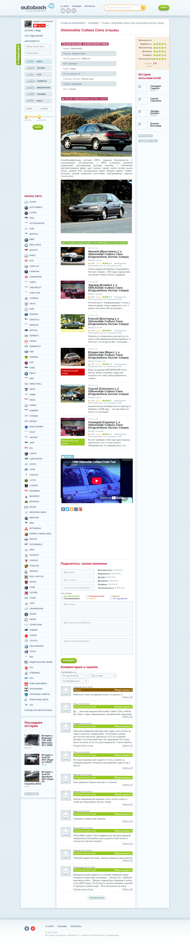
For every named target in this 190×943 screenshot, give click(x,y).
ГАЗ (31, 667)
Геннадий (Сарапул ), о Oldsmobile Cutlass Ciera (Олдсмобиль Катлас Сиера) (108, 425)
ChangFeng (36, 277)
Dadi (32, 309)
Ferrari (34, 357)
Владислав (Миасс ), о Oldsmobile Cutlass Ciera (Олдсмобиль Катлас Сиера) (108, 355)
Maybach (34, 501)
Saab (32, 587)
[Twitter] (67, 509)
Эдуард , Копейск (155, 112)
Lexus (33, 464)
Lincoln (34, 475)
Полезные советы (40, 694)
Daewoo (34, 314)
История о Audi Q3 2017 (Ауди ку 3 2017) (47, 758)
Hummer (34, 411)
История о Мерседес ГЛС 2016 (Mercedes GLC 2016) (47, 740)
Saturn (33, 592)
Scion (33, 598)
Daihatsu (34, 320)
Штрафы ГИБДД (32, 30)
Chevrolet (35, 287)
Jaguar (33, 437)
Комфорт (147, 55)
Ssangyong (36, 625)
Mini (32, 523)
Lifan (32, 469)
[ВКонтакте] (63, 509)
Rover (33, 582)
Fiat (32, 362)
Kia (31, 448)
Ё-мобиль (35, 673)
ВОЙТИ (164, 8)
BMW (32, 239)
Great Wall (36, 384)
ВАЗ (31, 657)
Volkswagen (36, 646)
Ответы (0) (127, 697)
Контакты (89, 6)
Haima (33, 394)
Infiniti (33, 421)
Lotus (33, 480)
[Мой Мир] (76, 509)
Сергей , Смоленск (155, 99)
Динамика (147, 51)
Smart (33, 619)
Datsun (33, 330)
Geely (33, 373)
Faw (32, 352)
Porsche (34, 566)
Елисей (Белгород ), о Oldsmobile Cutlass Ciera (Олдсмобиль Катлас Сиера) (108, 321)
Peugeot (34, 555)
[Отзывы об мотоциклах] (68, 10)
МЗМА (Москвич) (38, 683)
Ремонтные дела (39, 699)
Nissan (33, 539)
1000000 (40, 120)
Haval (33, 400)
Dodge (33, 341)
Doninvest (35, 346)
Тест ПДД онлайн (33, 36)
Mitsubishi (35, 528)
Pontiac (34, 560)
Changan (34, 271)
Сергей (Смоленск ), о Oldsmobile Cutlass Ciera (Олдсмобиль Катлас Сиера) (108, 391)
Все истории (145, 136)
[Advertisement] (38, 161)
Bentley (34, 234)
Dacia (32, 303)
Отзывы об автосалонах (38, 710)
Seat (32, 603)
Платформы (36, 689)
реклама (76, 6)
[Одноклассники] (71, 509)
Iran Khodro (36, 427)
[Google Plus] (80, 509)
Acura (33, 202)
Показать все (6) (97, 898)
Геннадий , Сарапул (156, 87)
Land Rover (36, 459)
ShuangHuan (36, 609)
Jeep (32, 443)
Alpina (33, 213)
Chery (33, 282)
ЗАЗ (31, 678)
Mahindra (35, 491)
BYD (32, 261)
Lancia (33, 453)
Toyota (33, 641)
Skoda (33, 614)
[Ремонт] (73, 10)
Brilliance (35, 245)
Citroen (34, 298)
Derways (34, 336)
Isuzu (32, 432)
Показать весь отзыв (83, 745)
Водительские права (41, 662)
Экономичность (145, 59)
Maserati (34, 496)
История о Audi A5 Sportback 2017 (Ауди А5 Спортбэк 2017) (38, 778)
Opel (32, 550)
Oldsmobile (36, 544)
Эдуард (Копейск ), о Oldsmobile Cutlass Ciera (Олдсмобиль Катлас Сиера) (108, 288)
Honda (33, 405)
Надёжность (146, 44)
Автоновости (31, 41)
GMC (32, 378)
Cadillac (34, 266)
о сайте (64, 6)
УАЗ (31, 705)
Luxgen (34, 485)
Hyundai (34, 416)
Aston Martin (37, 223)
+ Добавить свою (148, 141)
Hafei (32, 389)
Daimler (34, 325)
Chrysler (35, 293)
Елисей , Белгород (155, 124)
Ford (32, 368)
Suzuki (33, 635)
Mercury (34, 518)
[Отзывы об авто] (62, 10)
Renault (34, 571)
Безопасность (145, 40)
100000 (26, 120)
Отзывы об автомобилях (73, 23)
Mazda (33, 507)
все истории (31, 794)
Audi (32, 229)
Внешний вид (145, 48)
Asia (32, 218)
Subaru (34, 630)
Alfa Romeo (36, 207)
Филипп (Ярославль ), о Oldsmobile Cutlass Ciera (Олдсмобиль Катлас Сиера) (108, 254)
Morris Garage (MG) (40, 534)
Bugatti (34, 250)
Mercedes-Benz (38, 512)
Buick (32, 255)
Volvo (33, 651)
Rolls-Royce (36, 576)
